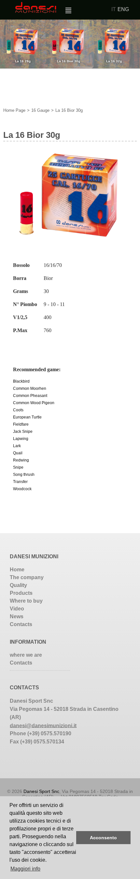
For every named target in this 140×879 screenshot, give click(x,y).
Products (21, 593)
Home (17, 569)
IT (113, 9)
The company (27, 577)
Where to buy (26, 601)
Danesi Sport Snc (41, 791)
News (16, 616)
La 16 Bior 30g (69, 110)
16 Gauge (40, 110)
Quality (18, 585)
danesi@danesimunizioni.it (43, 725)
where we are (26, 655)
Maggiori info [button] (25, 869)
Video (17, 608)
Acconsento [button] (103, 837)
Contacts (21, 624)
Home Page (14, 110)
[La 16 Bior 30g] (70, 237)
